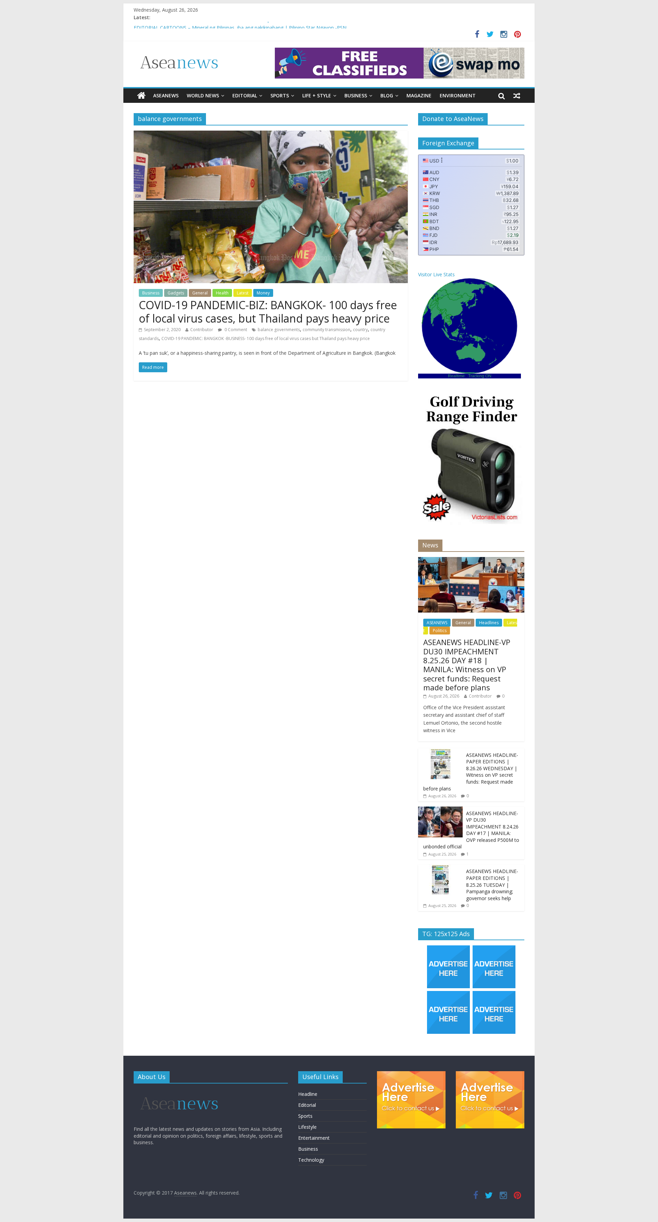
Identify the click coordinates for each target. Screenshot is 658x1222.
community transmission (326, 329)
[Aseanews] (141, 95)
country (360, 329)
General (200, 293)
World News (203, 95)
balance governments (279, 329)
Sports (279, 95)
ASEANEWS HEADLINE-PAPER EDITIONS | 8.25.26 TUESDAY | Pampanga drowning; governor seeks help (492, 884)
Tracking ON (479, 376)
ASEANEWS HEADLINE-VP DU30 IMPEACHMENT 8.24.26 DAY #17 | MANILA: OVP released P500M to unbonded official (471, 830)
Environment (458, 95)
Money (263, 293)
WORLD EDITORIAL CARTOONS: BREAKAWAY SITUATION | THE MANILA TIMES (226, 25)
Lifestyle (307, 1127)
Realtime (456, 376)
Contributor (201, 329)
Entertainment (314, 1138)
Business (355, 95)
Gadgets (176, 293)
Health (222, 293)
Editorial (244, 95)
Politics (440, 630)
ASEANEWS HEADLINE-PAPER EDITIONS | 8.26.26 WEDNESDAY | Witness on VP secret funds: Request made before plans (470, 772)
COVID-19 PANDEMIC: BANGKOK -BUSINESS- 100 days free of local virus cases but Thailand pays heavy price (265, 338)
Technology (311, 1160)
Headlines (489, 623)
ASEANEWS (166, 95)
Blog (386, 95)
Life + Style (316, 95)
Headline (307, 1094)
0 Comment (235, 329)
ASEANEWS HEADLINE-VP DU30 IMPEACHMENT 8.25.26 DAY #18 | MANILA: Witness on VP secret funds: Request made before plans (466, 664)
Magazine (418, 95)
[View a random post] (516, 95)
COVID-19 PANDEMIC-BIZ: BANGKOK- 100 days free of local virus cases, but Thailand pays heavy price (268, 311)
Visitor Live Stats (436, 274)
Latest (242, 293)
